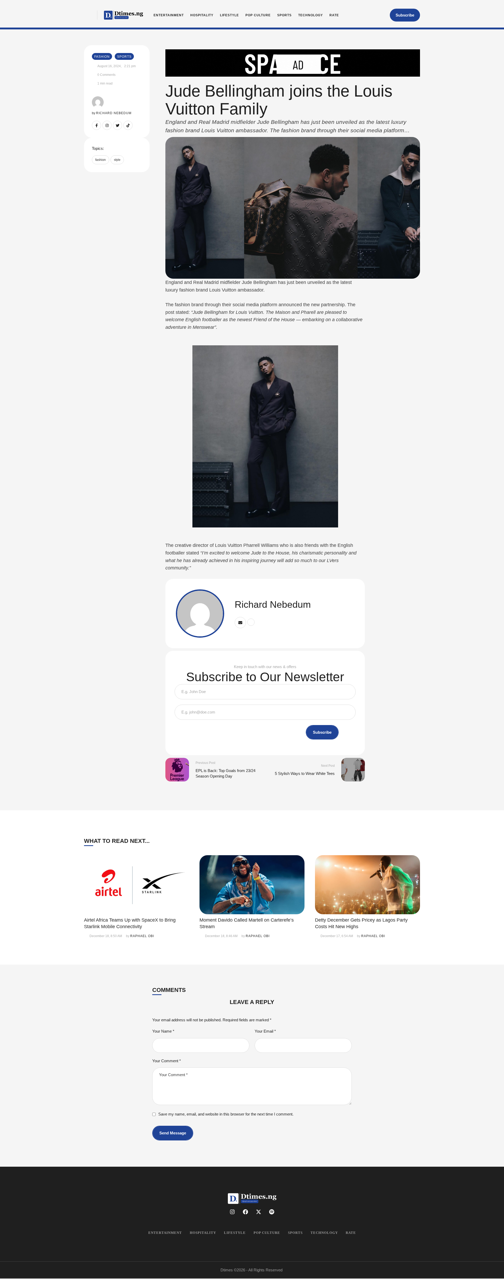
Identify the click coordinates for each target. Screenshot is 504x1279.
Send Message (172, 1133)
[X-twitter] (258, 1211)
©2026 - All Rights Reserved (258, 1270)
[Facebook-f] (96, 125)
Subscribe (322, 732)
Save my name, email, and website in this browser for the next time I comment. (225, 1114)
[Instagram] (107, 125)
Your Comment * (166, 1061)
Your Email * (265, 1031)
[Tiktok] (128, 125)
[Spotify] (271, 1211)
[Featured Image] (136, 884)
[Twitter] (117, 125)
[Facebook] (245, 1211)
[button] (405, 15)
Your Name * (163, 1031)
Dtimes (226, 1270)
